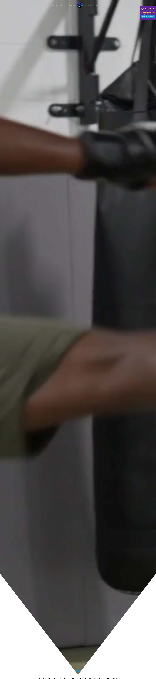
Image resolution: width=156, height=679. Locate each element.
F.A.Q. (102, 5)
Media (96, 5)
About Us (54, 5)
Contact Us (88, 5)
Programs (62, 5)
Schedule (71, 5)
